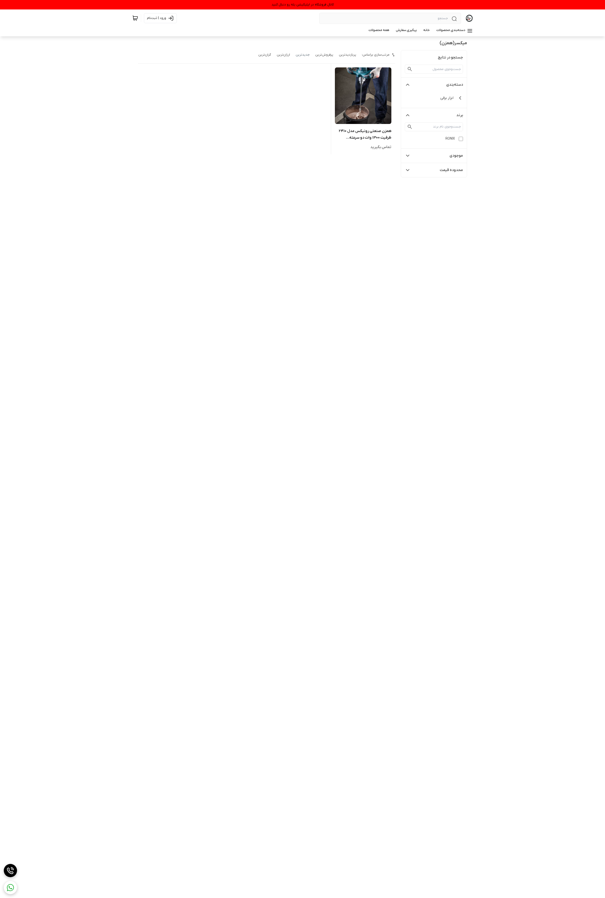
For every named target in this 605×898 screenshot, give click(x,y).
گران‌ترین (264, 55)
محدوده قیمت (451, 170)
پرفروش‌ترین (324, 55)
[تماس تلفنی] (10, 870)
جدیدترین (303, 55)
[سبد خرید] (135, 18)
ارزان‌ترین (283, 55)
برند (459, 115)
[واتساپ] (10, 887)
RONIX (450, 138)
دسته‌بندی (454, 84)
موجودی (456, 155)
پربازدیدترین (347, 55)
